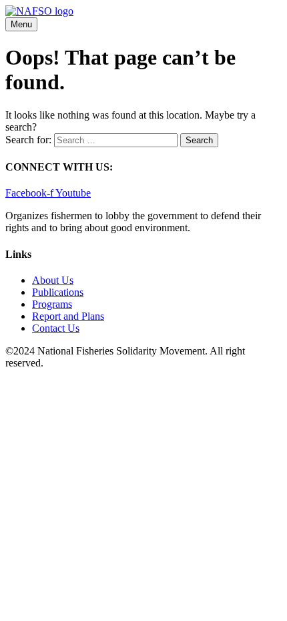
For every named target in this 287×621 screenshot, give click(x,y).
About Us (52, 280)
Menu (21, 24)
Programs (52, 304)
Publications (57, 292)
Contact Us (55, 328)
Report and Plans (68, 316)
